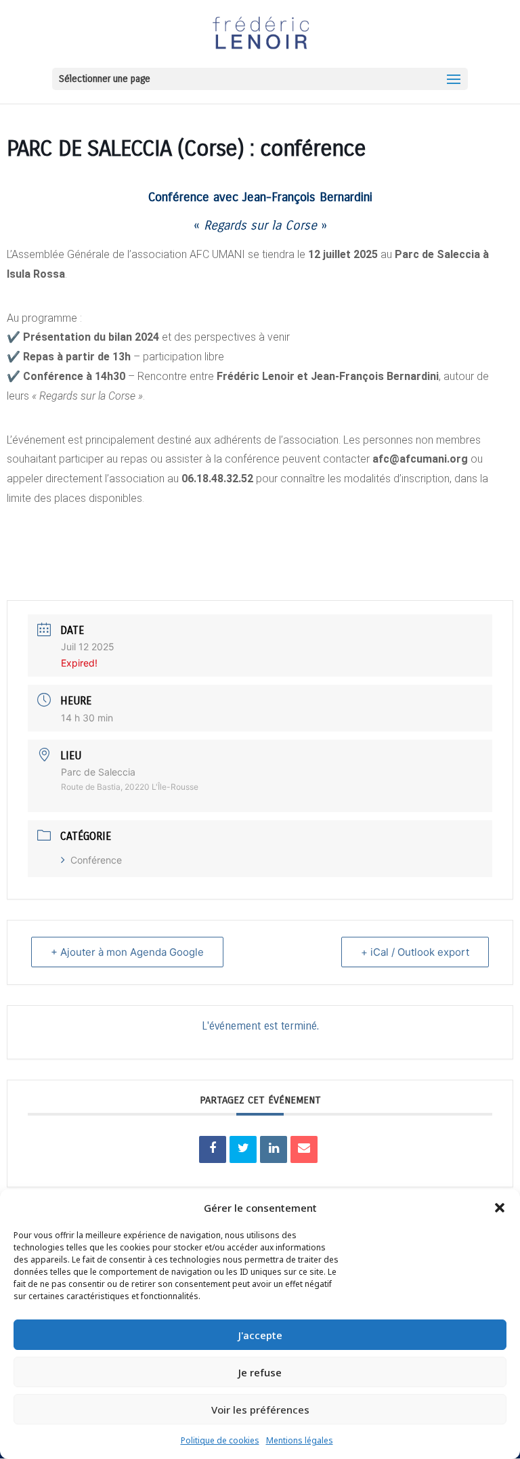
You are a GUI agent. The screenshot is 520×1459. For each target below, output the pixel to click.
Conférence (96, 860)
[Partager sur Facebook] (212, 1149)
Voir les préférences (260, 1409)
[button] (499, 1207)
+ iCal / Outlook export (415, 952)
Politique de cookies (220, 1440)
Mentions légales (299, 1440)
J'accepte (260, 1335)
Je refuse (260, 1372)
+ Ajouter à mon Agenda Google (127, 952)
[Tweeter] (243, 1149)
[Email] (304, 1149)
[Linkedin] (273, 1149)
